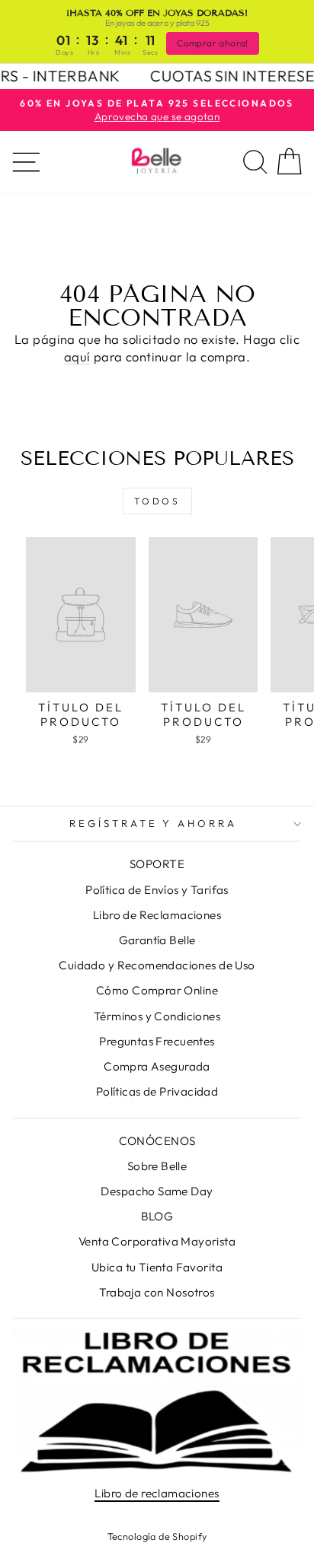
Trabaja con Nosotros (156, 1292)
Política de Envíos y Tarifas (157, 890)
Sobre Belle (157, 1166)
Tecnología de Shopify (157, 1536)
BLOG (157, 1216)
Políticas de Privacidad (157, 1091)
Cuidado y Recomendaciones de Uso (157, 965)
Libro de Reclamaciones (157, 915)
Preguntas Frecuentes (156, 1041)
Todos (157, 501)
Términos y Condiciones (157, 1016)
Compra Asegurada (157, 1066)
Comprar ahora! (212, 43)
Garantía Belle (157, 940)
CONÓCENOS (157, 1141)
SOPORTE (157, 864)
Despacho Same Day (157, 1191)
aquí (77, 356)
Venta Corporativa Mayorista (157, 1241)
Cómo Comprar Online (157, 990)
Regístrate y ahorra (153, 823)
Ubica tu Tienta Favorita (157, 1267)
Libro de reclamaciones (157, 1493)
